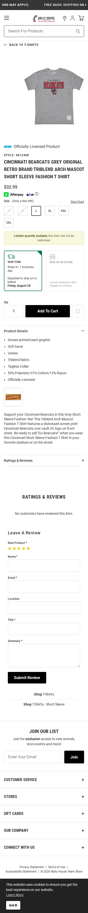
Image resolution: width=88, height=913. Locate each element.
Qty (6, 302)
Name (12, 556)
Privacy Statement (32, 867)
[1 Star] (10, 549)
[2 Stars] (14, 549)
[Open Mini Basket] (81, 18)
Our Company (16, 830)
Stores (10, 796)
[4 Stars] (24, 549)
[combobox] (32, 31)
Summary (14, 641)
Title (10, 620)
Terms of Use (56, 867)
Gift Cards (13, 813)
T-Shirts (44, 694)
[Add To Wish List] (78, 311)
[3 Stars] (19, 549)
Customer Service (20, 779)
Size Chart (77, 202)
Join (74, 757)
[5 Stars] (28, 549)
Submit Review (27, 677)
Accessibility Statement (21, 871)
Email (11, 577)
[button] (64, 18)
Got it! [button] (13, 905)
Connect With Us (19, 847)
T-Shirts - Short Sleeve (44, 704)
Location (14, 599)
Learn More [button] (14, 895)
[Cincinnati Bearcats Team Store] (44, 18)
